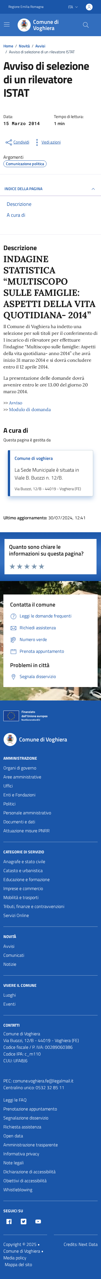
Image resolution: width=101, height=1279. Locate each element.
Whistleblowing (17, 1189)
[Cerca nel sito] (86, 25)
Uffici (8, 785)
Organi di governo (19, 767)
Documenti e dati (19, 821)
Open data (13, 1135)
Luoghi (9, 995)
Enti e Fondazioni (19, 794)
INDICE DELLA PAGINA (23, 189)
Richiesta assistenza (22, 1126)
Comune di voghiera (34, 458)
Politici (9, 803)
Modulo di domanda (29, 409)
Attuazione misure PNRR (26, 830)
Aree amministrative (22, 776)
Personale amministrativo (27, 812)
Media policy (14, 1257)
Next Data (88, 1244)
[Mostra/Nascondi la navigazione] (6, 24)
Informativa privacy (21, 1153)
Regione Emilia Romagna (25, 6)
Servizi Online (16, 915)
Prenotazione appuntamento (30, 1108)
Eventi (9, 1004)
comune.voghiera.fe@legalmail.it (43, 1080)
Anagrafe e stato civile (24, 861)
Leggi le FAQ (15, 1099)
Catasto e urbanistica (23, 870)
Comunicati (13, 955)
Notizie (9, 964)
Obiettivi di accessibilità (25, 1180)
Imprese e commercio (23, 888)
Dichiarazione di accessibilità (29, 1171)
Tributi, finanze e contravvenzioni (33, 906)
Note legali (13, 1162)
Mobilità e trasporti (20, 897)
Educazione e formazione (26, 879)
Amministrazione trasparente (30, 1144)
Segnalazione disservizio (25, 1117)
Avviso (15, 402)
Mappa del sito (18, 1264)
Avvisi (8, 946)
